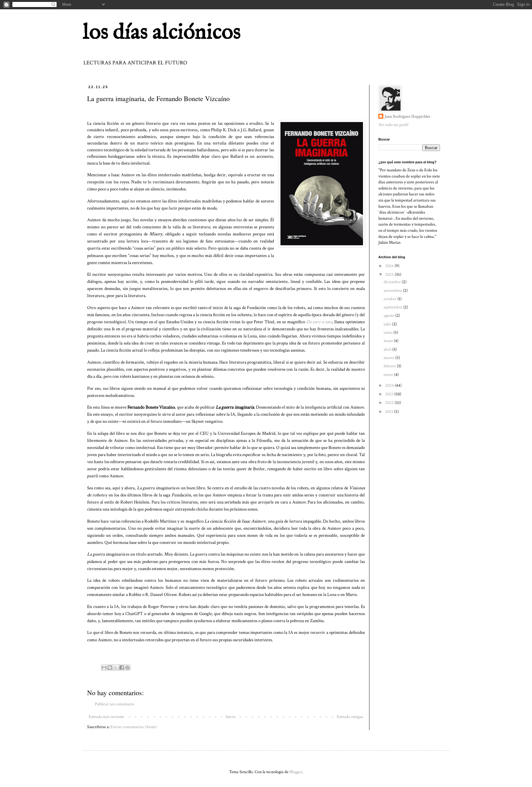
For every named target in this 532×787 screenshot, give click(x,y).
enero (389, 374)
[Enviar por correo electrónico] (104, 667)
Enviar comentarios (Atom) (134, 727)
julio (388, 324)
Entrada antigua (350, 717)
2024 (390, 385)
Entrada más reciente (106, 717)
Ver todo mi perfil (393, 125)
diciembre (393, 282)
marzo (389, 358)
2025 (390, 274)
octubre (390, 299)
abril (388, 349)
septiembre (393, 307)
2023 (389, 394)
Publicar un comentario (114, 704)
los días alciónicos (162, 32)
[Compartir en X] (116, 667)
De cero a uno (319, 322)
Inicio (231, 717)
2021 (389, 411)
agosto (389, 315)
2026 (390, 266)
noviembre (393, 290)
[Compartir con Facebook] (122, 667)
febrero (390, 366)
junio (388, 332)
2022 (390, 403)
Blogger (295, 772)
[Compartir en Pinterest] (127, 667)
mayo (389, 341)
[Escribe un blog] (110, 667)
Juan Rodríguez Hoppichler (407, 116)
